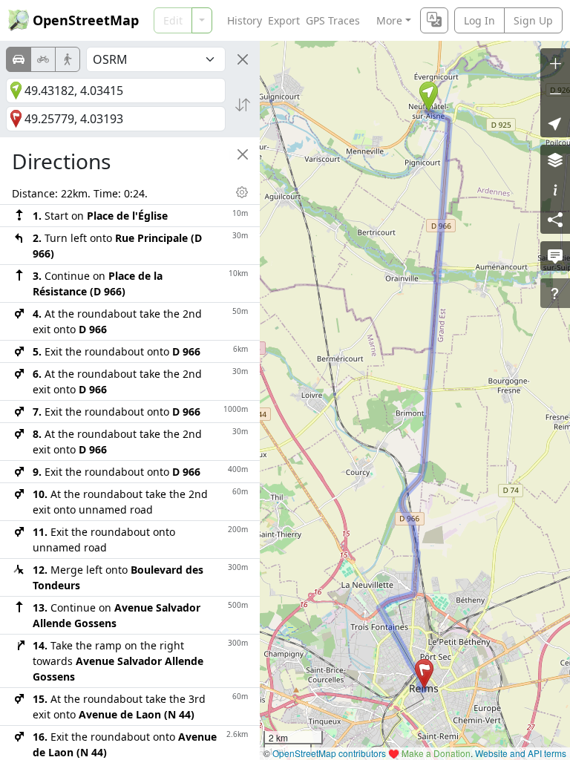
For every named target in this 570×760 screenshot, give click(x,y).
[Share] (555, 219)
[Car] (18, 59)
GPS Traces (333, 20)
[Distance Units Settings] (242, 192)
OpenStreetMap (86, 20)
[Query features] (555, 293)
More (389, 20)
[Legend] (555, 189)
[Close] (243, 59)
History (244, 20)
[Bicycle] (43, 59)
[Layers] (555, 159)
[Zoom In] (555, 63)
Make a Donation (436, 753)
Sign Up (533, 20)
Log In (479, 20)
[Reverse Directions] (243, 105)
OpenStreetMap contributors (329, 753)
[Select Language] (434, 20)
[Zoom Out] (555, 93)
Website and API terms (520, 753)
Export (284, 20)
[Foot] (67, 59)
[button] (428, 96)
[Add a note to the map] (555, 256)
